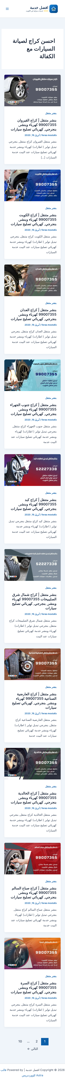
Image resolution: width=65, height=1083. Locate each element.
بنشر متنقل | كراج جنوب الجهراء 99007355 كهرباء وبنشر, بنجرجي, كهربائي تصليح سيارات (33, 409)
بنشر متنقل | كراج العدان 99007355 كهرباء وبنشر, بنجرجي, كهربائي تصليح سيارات (34, 314)
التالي (32, 1049)
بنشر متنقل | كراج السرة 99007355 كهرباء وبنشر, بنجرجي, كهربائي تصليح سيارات (34, 987)
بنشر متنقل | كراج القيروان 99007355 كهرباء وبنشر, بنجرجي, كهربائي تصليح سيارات (34, 124)
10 (20, 1041)
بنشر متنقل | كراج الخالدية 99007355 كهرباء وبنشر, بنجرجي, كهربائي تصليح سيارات (34, 797)
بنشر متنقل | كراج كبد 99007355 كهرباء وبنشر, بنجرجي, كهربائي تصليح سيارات (34, 504)
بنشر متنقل (51, 113)
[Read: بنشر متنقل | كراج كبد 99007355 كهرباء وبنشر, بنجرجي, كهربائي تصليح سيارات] (32, 469)
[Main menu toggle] (7, 9)
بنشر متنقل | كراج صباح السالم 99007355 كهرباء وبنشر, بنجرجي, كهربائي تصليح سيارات (34, 892)
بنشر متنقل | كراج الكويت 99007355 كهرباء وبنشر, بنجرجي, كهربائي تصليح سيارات (34, 219)
